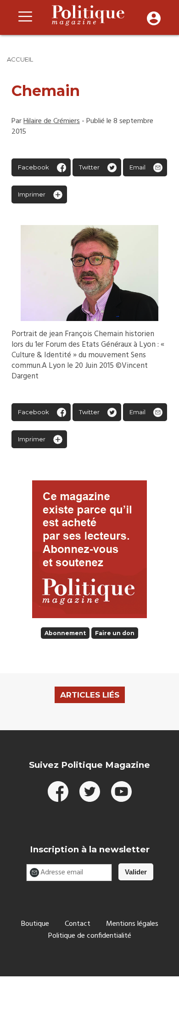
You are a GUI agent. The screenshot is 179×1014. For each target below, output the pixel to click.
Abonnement (65, 633)
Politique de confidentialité (89, 936)
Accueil (20, 59)
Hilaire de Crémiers (51, 121)
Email (137, 167)
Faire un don (114, 633)
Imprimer (31, 194)
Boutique (35, 924)
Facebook (33, 167)
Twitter (89, 167)
